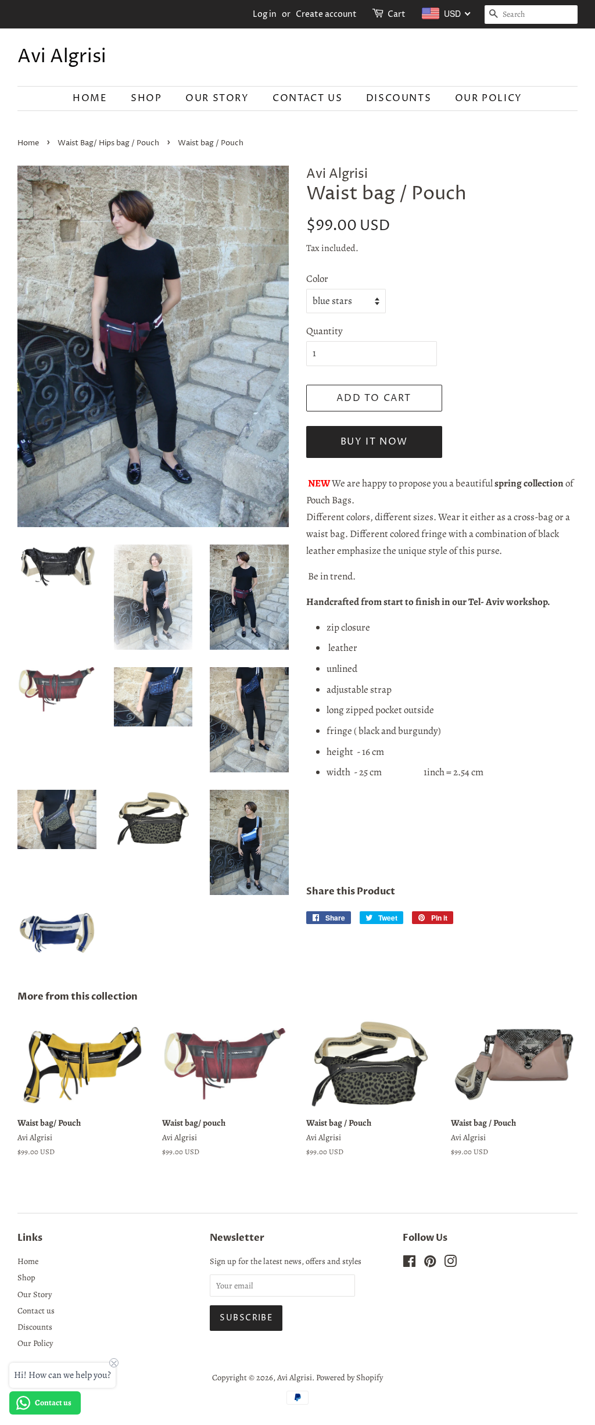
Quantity (324, 331)
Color (317, 278)
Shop (146, 98)
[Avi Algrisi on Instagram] (450, 1263)
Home (90, 98)
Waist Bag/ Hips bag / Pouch (108, 143)
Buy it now (374, 441)
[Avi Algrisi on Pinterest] (430, 1263)
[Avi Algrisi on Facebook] (409, 1263)
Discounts (398, 98)
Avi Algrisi (61, 57)
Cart (397, 14)
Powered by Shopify (349, 1377)
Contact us (307, 98)
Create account (326, 14)
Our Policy (488, 98)
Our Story (217, 98)
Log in (265, 14)
